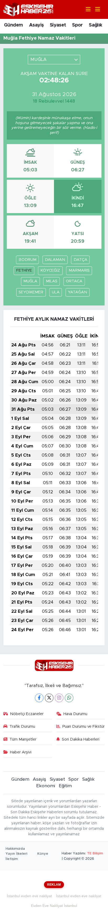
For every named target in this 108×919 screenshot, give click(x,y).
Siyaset (58, 25)
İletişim (12, 859)
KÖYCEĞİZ (50, 270)
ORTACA (74, 281)
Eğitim (65, 786)
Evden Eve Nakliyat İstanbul (54, 906)
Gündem (13, 25)
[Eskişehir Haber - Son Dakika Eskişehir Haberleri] (28, 9)
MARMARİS (79, 270)
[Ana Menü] (95, 9)
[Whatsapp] (69, 698)
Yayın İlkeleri (16, 853)
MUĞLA (30, 281)
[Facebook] (39, 698)
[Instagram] (59, 698)
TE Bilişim (95, 853)
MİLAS (51, 281)
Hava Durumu (75, 714)
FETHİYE (24, 270)
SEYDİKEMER (31, 292)
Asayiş (36, 25)
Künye (42, 853)
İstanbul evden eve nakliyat (29, 896)
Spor (77, 25)
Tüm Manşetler (22, 739)
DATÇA (80, 260)
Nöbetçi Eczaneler (27, 714)
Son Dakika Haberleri (80, 739)
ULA (56, 292)
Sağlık (95, 25)
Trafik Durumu (22, 726)
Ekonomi (45, 786)
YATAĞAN (77, 292)
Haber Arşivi (20, 752)
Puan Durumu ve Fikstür (83, 726)
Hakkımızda (15, 849)
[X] (49, 698)
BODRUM (27, 260)
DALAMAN (55, 260)
